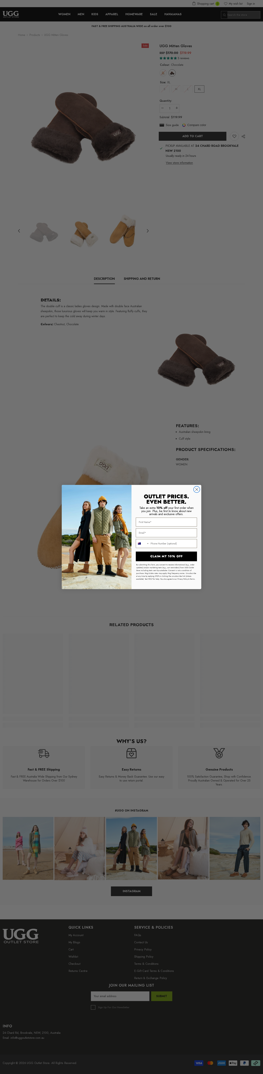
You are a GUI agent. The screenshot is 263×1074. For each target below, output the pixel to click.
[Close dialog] (197, 489)
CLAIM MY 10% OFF (166, 556)
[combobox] (142, 543)
